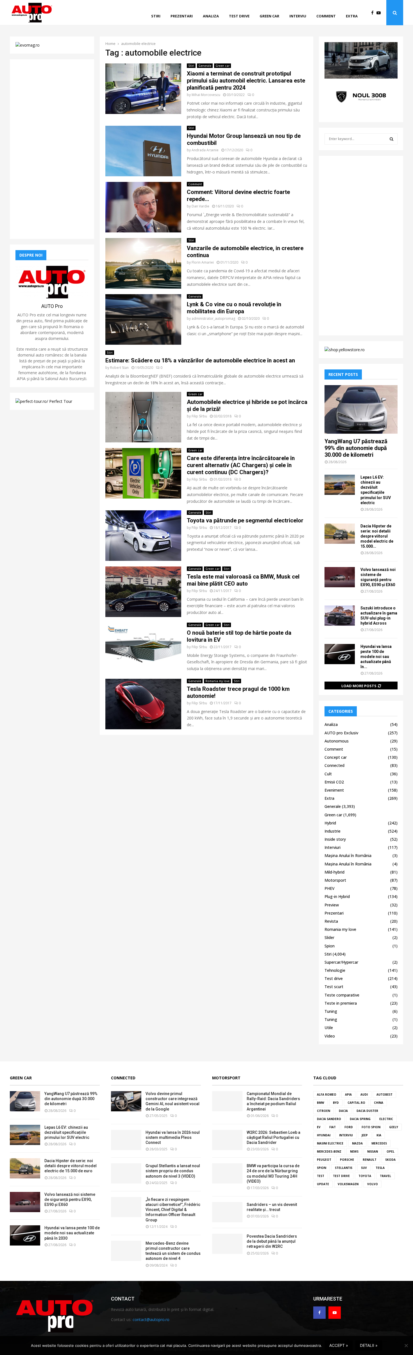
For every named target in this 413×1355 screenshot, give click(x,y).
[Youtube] (380, 13)
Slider (329, 937)
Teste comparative (341, 995)
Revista (331, 921)
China (378, 1103)
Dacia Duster (367, 1111)
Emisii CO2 (334, 782)
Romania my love (217, 681)
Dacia (343, 1111)
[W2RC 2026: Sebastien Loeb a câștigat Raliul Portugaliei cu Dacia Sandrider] (227, 1140)
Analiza (211, 16)
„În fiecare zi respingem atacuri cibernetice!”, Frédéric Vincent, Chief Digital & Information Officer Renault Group (173, 1209)
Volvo (372, 1184)
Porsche (347, 1160)
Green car (269, 16)
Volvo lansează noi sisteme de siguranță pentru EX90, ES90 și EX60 (69, 1199)
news (354, 1151)
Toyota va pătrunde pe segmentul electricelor (245, 520)
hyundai (323, 1135)
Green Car (21, 1077)
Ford (348, 1127)
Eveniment (334, 790)
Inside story (335, 839)
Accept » (338, 1345)
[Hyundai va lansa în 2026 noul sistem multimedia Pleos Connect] (126, 1140)
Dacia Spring (360, 1119)
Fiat (332, 1127)
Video (329, 1036)
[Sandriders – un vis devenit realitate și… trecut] (227, 1212)
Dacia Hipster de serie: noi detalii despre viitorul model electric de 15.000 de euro (70, 1166)
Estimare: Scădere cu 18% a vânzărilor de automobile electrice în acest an (200, 360)
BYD (336, 1103)
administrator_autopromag (213, 318)
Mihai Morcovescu (206, 94)
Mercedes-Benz (329, 1151)
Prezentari (182, 16)
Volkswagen (348, 1184)
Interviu (297, 16)
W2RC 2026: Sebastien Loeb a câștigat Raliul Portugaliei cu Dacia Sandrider (273, 1137)
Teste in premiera (340, 1003)
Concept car (335, 757)
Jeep (365, 1135)
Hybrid (330, 823)
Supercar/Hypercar (341, 962)
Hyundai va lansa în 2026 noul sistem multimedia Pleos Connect (173, 1137)
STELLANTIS (343, 1168)
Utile (328, 1027)
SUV (364, 1168)
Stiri (155, 16)
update (323, 1184)
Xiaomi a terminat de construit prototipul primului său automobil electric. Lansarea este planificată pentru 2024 (246, 80)
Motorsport (335, 880)
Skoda (390, 1160)
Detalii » (369, 1345)
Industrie (332, 831)
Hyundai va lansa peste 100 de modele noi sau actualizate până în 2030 (72, 1233)
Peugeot (324, 1160)
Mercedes (379, 1143)
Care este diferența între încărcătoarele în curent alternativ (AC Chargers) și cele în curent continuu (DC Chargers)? (241, 465)
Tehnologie (334, 970)
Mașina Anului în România (347, 855)
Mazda (357, 1143)
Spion (329, 946)
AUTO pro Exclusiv (341, 732)
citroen (323, 1111)
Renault (369, 1160)
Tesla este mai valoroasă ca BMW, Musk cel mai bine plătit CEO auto (243, 580)
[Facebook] (373, 13)
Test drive (239, 16)
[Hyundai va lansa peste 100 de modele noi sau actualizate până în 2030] (339, 654)
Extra (352, 16)
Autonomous (336, 741)
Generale (204, 66)
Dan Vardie (200, 206)
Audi (364, 1094)
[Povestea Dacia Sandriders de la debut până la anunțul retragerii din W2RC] (227, 1244)
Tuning (330, 1011)
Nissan (372, 1151)
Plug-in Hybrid (337, 896)
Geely (393, 1127)
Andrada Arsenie (205, 150)
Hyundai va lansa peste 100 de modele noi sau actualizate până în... (376, 656)
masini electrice (330, 1143)
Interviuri (332, 847)
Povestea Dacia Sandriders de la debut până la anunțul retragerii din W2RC (272, 1241)
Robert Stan (119, 367)
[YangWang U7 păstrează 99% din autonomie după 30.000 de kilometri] (361, 409)
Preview (331, 905)
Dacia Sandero (329, 1119)
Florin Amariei (203, 262)
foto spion (371, 1127)
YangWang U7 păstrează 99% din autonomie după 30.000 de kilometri (355, 448)
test (320, 1176)
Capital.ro (356, 1103)
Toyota (364, 1176)
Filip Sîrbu (199, 416)
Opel (390, 1151)
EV (319, 1127)
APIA (348, 1094)
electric (386, 1119)
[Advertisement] (51, 149)
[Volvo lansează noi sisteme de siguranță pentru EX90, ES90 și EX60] (339, 577)
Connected (334, 765)
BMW (320, 1103)
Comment (326, 16)
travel (385, 1176)
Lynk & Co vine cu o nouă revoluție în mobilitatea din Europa (234, 308)
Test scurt (333, 986)
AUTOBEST (384, 1094)
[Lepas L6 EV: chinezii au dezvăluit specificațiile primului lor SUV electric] (339, 485)
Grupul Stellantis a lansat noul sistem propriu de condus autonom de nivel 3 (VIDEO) (173, 1171)
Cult (328, 773)
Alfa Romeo (326, 1094)
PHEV (329, 888)
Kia (378, 1135)
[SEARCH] (391, 139)
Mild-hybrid (334, 872)
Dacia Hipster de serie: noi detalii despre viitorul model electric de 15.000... (376, 536)
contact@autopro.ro (151, 1319)
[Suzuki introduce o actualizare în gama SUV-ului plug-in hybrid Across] (339, 615)
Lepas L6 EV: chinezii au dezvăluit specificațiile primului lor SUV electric (66, 1132)
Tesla (380, 1168)
